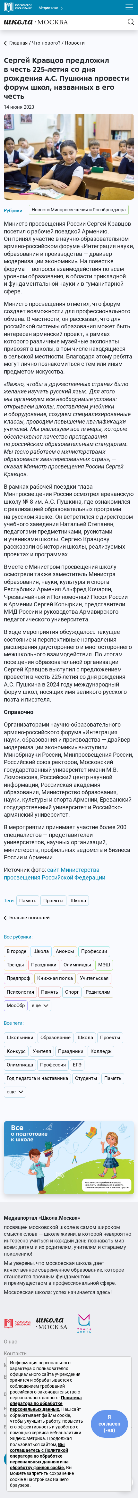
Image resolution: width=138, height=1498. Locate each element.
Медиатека (49, 8)
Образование (55, 1037)
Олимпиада (20, 1065)
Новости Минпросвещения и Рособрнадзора (79, 209)
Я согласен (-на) (109, 1424)
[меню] (129, 7)
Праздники (43, 965)
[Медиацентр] (84, 1323)
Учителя (42, 1051)
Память (27, 901)
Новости (75, 43)
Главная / (20, 43)
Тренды (15, 965)
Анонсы (65, 951)
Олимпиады (77, 965)
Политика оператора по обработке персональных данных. (46, 1403)
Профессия (53, 1065)
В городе (16, 951)
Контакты (16, 1354)
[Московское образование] (17, 1323)
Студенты (86, 1078)
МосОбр (16, 1005)
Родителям (98, 992)
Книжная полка (55, 978)
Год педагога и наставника (37, 1078)
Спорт (72, 992)
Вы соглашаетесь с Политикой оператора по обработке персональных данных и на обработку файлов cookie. (39, 1456)
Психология (20, 992)
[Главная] (36, 22)
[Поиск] (131, 22)
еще (36, 1005)
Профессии (94, 951)
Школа (78, 901)
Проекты (53, 901)
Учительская (94, 978)
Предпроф (18, 978)
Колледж (101, 1051)
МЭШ (104, 965)
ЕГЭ (77, 1065)
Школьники (20, 1037)
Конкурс (16, 1051)
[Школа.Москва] (52, 1323)
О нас (10, 1342)
